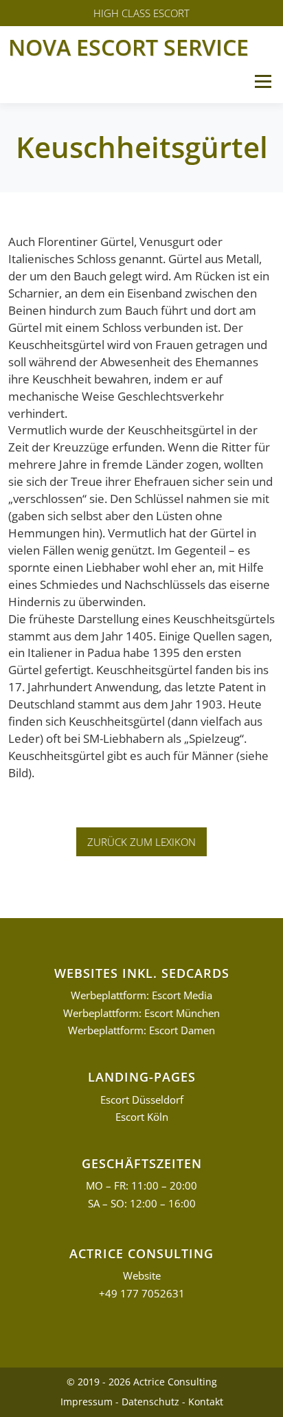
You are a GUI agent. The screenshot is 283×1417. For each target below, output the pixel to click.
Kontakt (205, 1401)
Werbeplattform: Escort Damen (141, 1030)
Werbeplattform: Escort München (141, 1013)
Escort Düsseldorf (141, 1100)
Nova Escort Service (128, 47)
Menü (263, 81)
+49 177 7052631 (142, 1293)
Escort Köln (141, 1117)
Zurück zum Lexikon (141, 842)
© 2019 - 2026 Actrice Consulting (142, 1381)
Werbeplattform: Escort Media (141, 995)
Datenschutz (150, 1401)
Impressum (86, 1401)
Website (142, 1276)
